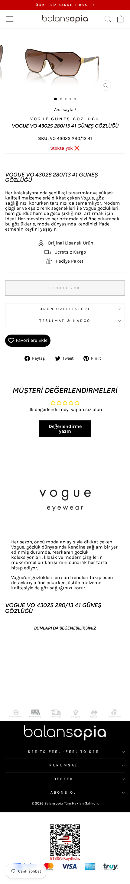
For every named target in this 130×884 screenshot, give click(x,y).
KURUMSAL (63, 765)
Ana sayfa (63, 109)
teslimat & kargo (65, 321)
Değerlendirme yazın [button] (65, 428)
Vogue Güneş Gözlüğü (65, 118)
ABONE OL (63, 792)
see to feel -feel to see (63, 752)
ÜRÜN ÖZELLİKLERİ (65, 309)
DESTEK (64, 779)
